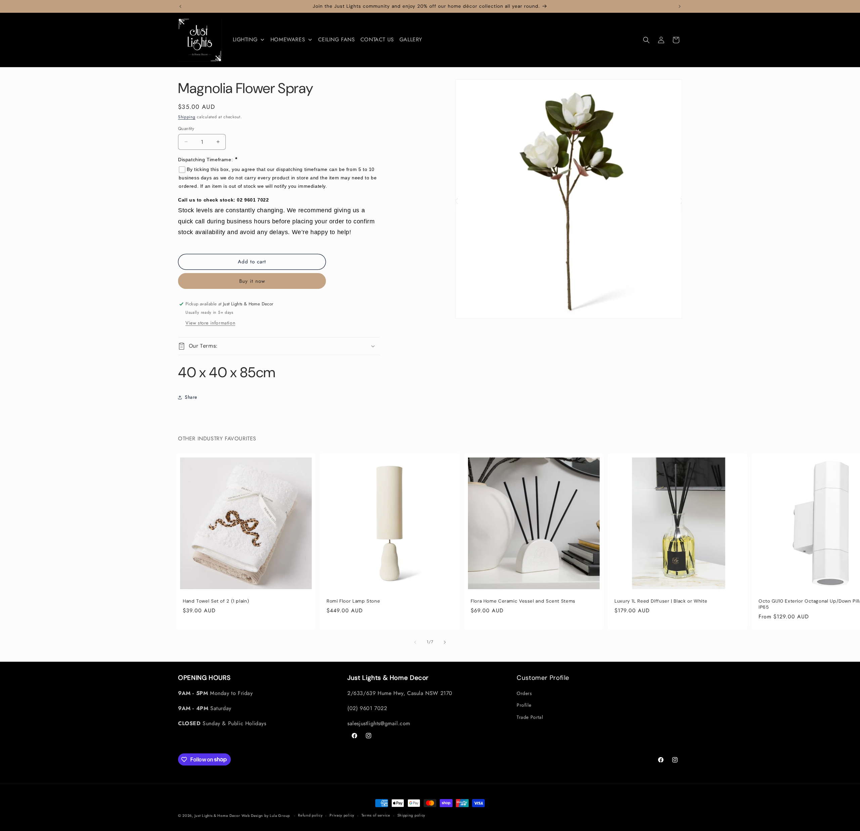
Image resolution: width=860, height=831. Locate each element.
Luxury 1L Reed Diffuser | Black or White (660, 601)
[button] (646, 40)
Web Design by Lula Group (266, 815)
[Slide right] (444, 642)
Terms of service (375, 815)
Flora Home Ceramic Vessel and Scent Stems (523, 601)
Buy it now (252, 281)
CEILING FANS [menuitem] (336, 39)
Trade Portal (530, 717)
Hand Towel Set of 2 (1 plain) (216, 601)
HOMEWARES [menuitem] (287, 39)
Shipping (187, 117)
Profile (524, 705)
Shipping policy (411, 815)
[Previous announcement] (180, 6)
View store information (210, 322)
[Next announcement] (679, 6)
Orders (524, 693)
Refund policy (310, 815)
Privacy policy (342, 815)
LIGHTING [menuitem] (245, 39)
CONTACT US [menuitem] (377, 39)
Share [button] (191, 397)
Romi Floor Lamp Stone (353, 601)
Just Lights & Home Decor (217, 815)
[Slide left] (415, 642)
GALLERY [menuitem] (410, 39)
